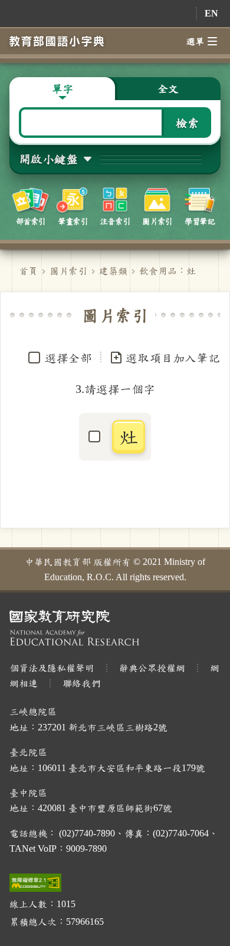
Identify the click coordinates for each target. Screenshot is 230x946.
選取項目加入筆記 (173, 357)
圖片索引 (68, 271)
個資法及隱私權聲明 (51, 668)
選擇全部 (68, 357)
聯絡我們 (81, 683)
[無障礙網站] (35, 883)
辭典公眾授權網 (152, 668)
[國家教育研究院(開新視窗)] (115, 627)
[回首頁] (56, 41)
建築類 (113, 271)
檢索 (187, 122)
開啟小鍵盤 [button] (48, 158)
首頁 (28, 271)
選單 (195, 41)
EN (211, 13)
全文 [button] (168, 88)
